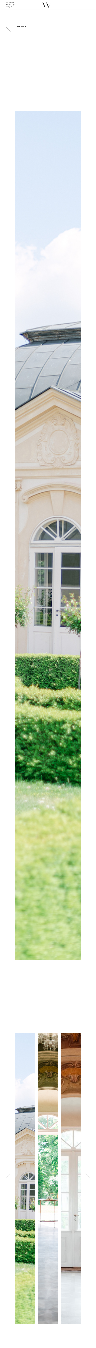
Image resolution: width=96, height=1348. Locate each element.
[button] (8, 1179)
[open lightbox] (48, 536)
